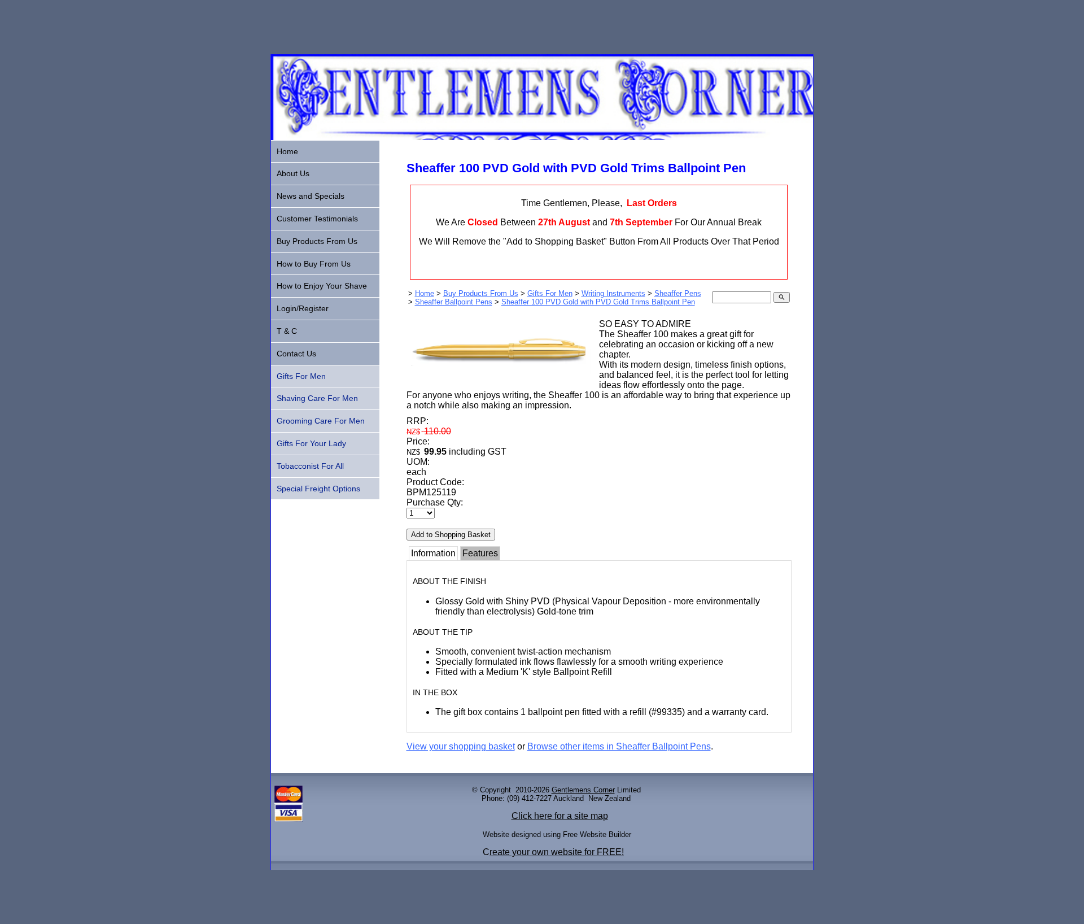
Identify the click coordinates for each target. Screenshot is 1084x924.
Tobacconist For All (310, 465)
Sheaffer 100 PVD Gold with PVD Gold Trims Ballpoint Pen (598, 302)
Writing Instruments (613, 293)
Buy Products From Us (480, 293)
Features (480, 553)
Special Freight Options (318, 488)
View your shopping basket (460, 746)
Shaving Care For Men (317, 398)
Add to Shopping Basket (451, 534)
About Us (293, 173)
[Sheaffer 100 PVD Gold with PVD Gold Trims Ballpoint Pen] (499, 379)
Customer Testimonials (317, 218)
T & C (287, 330)
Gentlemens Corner (583, 790)
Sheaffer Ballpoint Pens (453, 302)
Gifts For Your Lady (311, 443)
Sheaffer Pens (677, 293)
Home (424, 293)
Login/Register (303, 308)
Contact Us (296, 353)
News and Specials (310, 196)
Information (433, 553)
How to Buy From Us (314, 263)
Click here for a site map (560, 816)
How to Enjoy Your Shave (322, 285)
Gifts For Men (549, 293)
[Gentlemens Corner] (542, 137)
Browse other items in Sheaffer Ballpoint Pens (619, 746)
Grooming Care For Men (321, 420)
